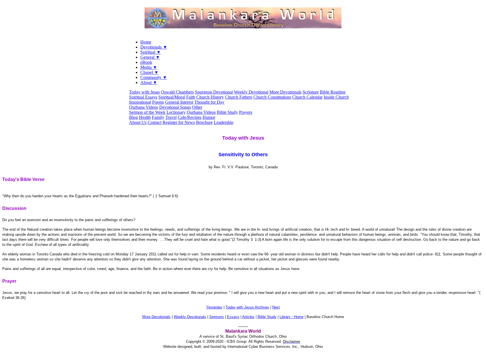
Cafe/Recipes (189, 117)
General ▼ (150, 57)
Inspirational (140, 102)
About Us (138, 122)
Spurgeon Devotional (214, 92)
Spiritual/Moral (171, 97)
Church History (210, 97)
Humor (208, 117)
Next (276, 307)
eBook (146, 62)
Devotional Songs (175, 107)
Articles (248, 317)
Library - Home (291, 317)
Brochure (204, 122)
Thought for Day (209, 102)
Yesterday (214, 307)
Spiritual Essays (143, 97)
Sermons (216, 317)
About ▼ (148, 82)
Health (145, 117)
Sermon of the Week (147, 112)
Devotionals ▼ (153, 47)
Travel (171, 117)
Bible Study (227, 112)
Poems (158, 102)
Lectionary (176, 112)
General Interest (179, 102)
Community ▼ (153, 77)
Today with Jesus (144, 92)
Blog (133, 117)
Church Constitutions (272, 97)
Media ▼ (148, 67)
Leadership (223, 122)
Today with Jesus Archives (247, 307)
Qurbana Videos (143, 107)
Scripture (311, 92)
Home (145, 42)
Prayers (245, 112)
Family (158, 117)
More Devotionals (285, 92)
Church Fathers (238, 97)
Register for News (179, 122)
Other (197, 107)
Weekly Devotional (251, 92)
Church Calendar (307, 97)
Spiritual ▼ (150, 52)
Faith (190, 97)
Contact (154, 122)
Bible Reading (332, 92)
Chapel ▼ (149, 72)
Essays (233, 317)
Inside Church (336, 97)
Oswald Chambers (177, 92)
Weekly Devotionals (190, 317)
